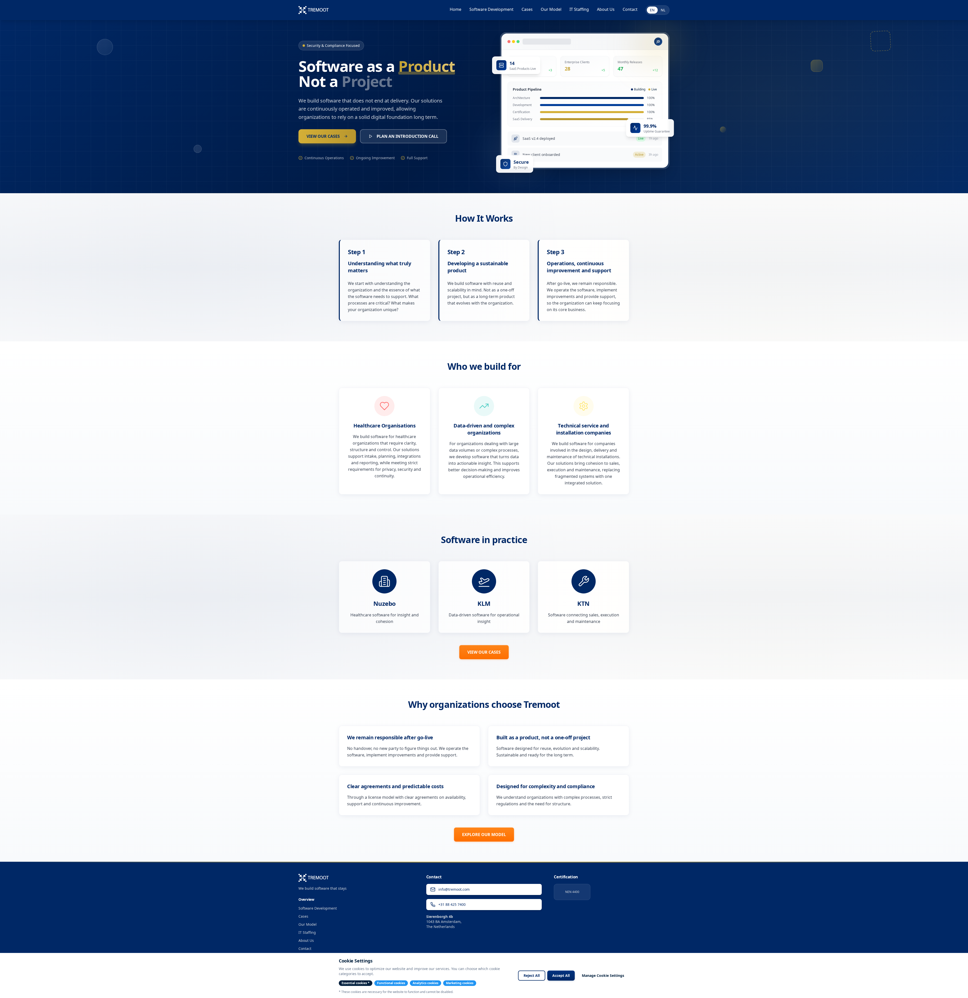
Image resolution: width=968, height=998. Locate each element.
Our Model (551, 9)
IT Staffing (579, 9)
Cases (527, 9)
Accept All (561, 975)
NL (663, 10)
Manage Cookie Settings (603, 975)
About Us (606, 9)
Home (455, 9)
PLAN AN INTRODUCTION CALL (407, 136)
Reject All (532, 975)
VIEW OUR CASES (323, 136)
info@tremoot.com (454, 889)
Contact (630, 9)
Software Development (491, 9)
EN (652, 10)
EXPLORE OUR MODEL (484, 834)
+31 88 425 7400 (452, 904)
